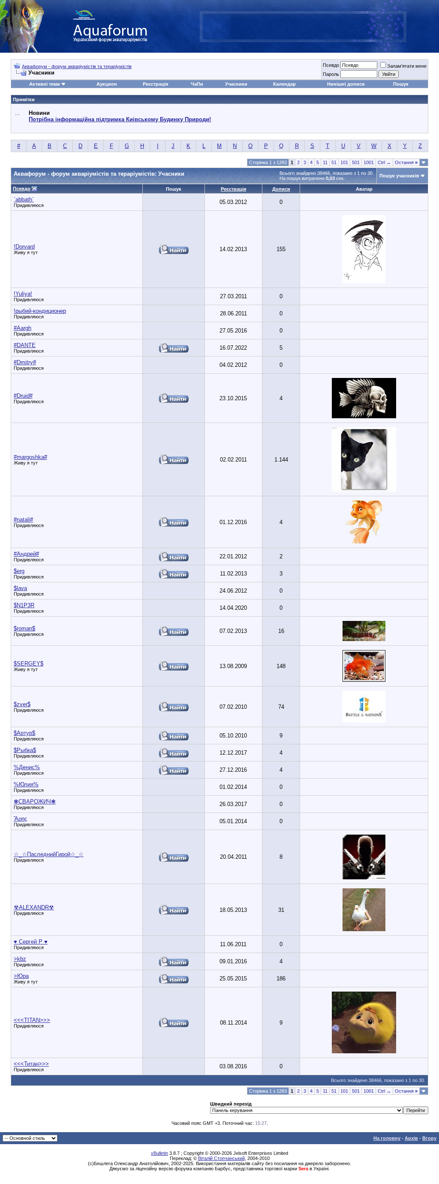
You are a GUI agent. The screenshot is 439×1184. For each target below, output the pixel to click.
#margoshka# (30, 457)
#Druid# (23, 396)
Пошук (401, 84)
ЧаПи (197, 84)
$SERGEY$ (28, 663)
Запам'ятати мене (407, 66)
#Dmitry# (25, 362)
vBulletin (159, 1153)
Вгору (429, 1138)
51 (334, 162)
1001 (369, 162)
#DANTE (25, 345)
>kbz (20, 959)
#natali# (23, 519)
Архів (411, 1138)
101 (344, 162)
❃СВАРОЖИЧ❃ (35, 801)
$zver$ (22, 704)
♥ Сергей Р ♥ (31, 941)
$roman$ (24, 628)
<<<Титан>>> (31, 1064)
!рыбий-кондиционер (40, 311)
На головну (386, 1138)
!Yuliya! (23, 294)
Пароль (331, 74)
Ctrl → (384, 162)
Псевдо (331, 65)
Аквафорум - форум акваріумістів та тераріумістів (77, 66)
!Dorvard (24, 246)
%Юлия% (26, 784)
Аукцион (106, 84)
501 (356, 162)
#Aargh (22, 328)
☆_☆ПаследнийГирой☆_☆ (49, 854)
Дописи (281, 189)
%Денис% (27, 767)
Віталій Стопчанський (221, 1158)
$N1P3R (24, 605)
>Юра (21, 976)
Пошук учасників (399, 175)
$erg (19, 571)
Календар (284, 84)
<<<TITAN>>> (32, 1020)
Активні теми (44, 84)
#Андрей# (26, 554)
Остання (406, 162)
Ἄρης (20, 818)
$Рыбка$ (25, 750)
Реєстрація (155, 84)
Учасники (236, 84)
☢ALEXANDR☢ (34, 907)
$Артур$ (24, 733)
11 (325, 162)
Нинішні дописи (346, 84)
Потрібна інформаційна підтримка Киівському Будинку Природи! (120, 119)
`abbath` (24, 199)
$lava (20, 588)
